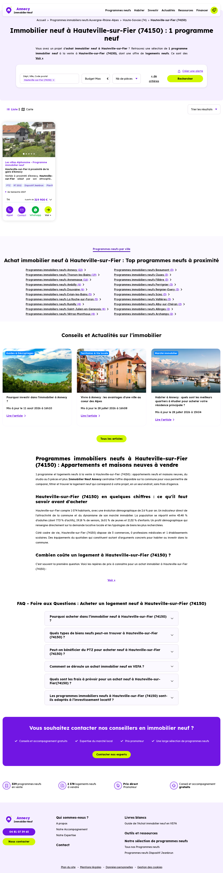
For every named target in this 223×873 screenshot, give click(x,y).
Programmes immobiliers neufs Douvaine (55, 289)
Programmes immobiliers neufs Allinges (142, 309)
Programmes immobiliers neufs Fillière (141, 279)
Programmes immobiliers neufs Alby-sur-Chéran (148, 304)
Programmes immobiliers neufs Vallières (142, 299)
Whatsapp (35, 215)
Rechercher (185, 78)
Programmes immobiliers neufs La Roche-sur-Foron (62, 299)
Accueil (41, 20)
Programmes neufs (118, 10)
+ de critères (154, 79)
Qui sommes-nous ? (72, 817)
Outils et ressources (141, 833)
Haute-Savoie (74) (135, 20)
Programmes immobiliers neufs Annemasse (57, 279)
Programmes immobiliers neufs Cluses (141, 274)
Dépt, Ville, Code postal (35, 76)
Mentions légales (90, 867)
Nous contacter (18, 841)
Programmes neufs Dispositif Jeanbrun (149, 852)
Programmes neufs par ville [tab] (111, 249)
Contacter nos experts (111, 754)
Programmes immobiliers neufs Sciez (140, 294)
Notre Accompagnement (72, 829)
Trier (201, 109)
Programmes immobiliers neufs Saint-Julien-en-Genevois (65, 309)
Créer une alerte (192, 71)
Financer (202, 10)
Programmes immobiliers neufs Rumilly (53, 304)
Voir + (48, 215)
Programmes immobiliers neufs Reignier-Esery (146, 289)
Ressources (185, 10)
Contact (21, 215)
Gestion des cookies (149, 867)
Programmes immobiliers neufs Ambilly (53, 284)
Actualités (168, 10)
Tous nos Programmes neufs (142, 847)
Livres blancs (135, 817)
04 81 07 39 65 (19, 831)
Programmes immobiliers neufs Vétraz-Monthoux (60, 314)
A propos (61, 823)
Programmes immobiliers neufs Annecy (54, 269)
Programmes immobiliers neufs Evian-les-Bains (59, 294)
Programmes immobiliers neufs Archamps (143, 314)
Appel (9, 215)
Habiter (139, 10)
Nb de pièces (124, 78)
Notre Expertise (66, 835)
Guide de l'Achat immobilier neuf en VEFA (151, 823)
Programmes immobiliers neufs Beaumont (144, 269)
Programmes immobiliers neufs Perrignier (143, 284)
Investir (153, 10)
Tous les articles (111, 438)
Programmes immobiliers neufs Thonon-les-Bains (61, 274)
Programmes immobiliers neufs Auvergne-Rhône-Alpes (84, 20)
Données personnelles (119, 867)
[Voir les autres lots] (50, 199)
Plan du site (68, 867)
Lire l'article (15, 415)
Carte (29, 109)
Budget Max (93, 78)
